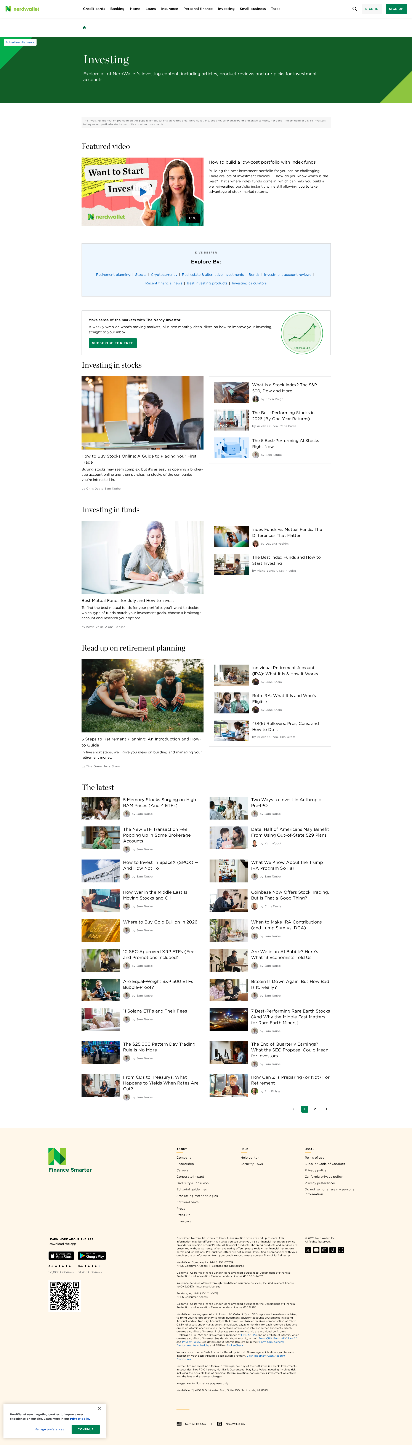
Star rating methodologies (197, 1196)
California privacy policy (324, 1176)
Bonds (254, 275)
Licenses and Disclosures (228, 1265)
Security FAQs (252, 1164)
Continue (85, 1429)
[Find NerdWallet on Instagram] (324, 1252)
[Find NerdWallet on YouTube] (316, 1252)
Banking (117, 9)
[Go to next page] (325, 1109)
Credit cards (94, 9)
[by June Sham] (255, 681)
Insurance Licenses (208, 1286)
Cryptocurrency (164, 275)
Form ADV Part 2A (285, 1338)
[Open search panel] (355, 9)
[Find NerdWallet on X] (308, 1252)
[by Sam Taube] (255, 454)
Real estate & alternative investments (213, 275)
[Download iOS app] (61, 1256)
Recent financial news (163, 283)
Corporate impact (190, 1176)
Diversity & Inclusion (192, 1183)
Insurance (169, 9)
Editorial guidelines (191, 1189)
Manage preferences (49, 1429)
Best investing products (207, 283)
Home (135, 9)
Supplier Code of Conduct (325, 1164)
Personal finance (198, 9)
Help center (250, 1157)
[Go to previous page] (294, 1109)
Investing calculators (249, 283)
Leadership (185, 1164)
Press (180, 1208)
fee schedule (200, 1345)
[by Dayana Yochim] (255, 543)
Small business (253, 9)
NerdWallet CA (235, 1424)
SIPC (254, 1335)
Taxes (275, 9)
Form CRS (265, 1338)
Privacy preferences (320, 1183)
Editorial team (187, 1202)
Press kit (183, 1215)
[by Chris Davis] (254, 906)
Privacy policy (316, 1170)
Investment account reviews (287, 275)
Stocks (140, 275)
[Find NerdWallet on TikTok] (341, 1252)
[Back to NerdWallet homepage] (84, 27)
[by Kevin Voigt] (255, 399)
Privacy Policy (191, 1341)
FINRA (245, 1335)
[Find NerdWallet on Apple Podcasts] (332, 1252)
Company (183, 1157)
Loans (151, 9)
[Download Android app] (92, 1256)
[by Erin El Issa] (254, 1091)
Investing (226, 9)
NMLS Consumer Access (192, 1265)
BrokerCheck (234, 1345)
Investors (183, 1221)
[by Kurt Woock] (254, 843)
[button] (143, 192)
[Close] (99, 1408)
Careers (182, 1170)
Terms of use (314, 1157)
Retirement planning (113, 275)
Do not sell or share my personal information (330, 1192)
